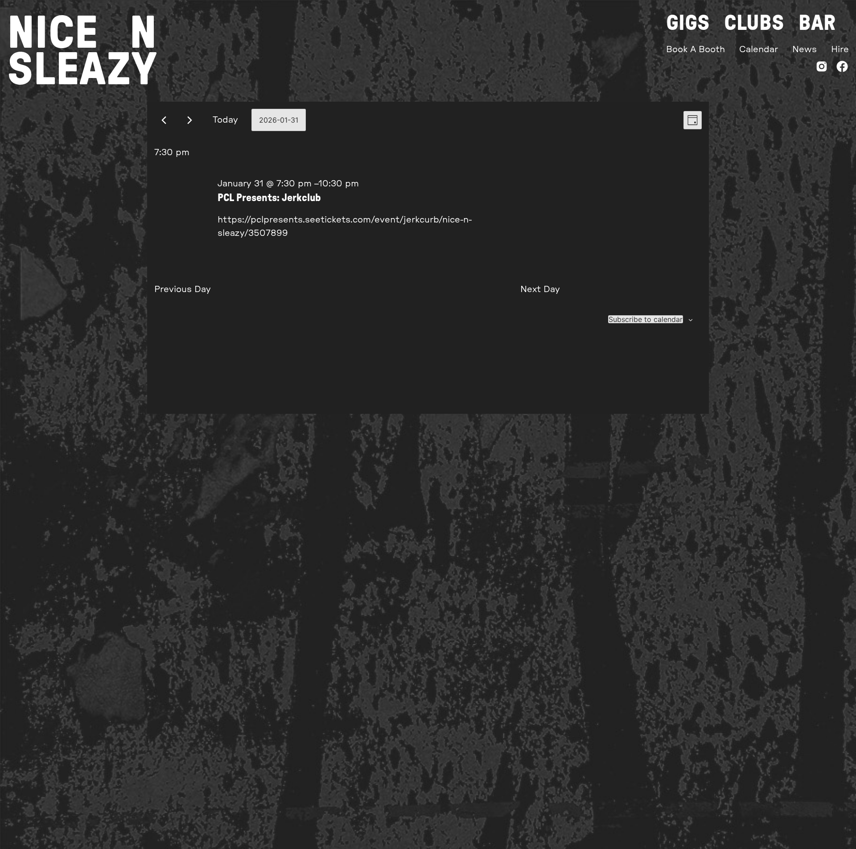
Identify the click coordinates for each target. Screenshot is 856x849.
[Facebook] (842, 68)
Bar (816, 23)
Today (225, 119)
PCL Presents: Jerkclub (269, 198)
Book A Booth (695, 49)
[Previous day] (163, 120)
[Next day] (189, 120)
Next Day (540, 289)
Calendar (758, 49)
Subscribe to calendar (646, 319)
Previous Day (182, 289)
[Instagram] (821, 68)
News (804, 49)
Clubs (754, 23)
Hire (840, 49)
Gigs (688, 23)
